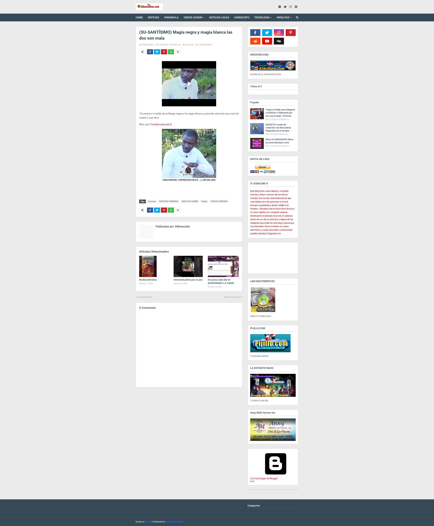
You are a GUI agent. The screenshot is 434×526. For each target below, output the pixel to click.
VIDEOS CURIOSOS (219, 201)
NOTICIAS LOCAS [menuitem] (219, 17)
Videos (204, 201)
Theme (148, 522)
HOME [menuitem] (139, 17)
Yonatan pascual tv (161, 124)
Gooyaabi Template (174, 522)
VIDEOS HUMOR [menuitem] (193, 17)
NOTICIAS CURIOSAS (168, 201)
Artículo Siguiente (232, 297)
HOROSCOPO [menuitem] (241, 17)
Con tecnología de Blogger (264, 478)
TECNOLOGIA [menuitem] (262, 17)
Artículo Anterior (145, 297)
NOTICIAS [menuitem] (153, 17)
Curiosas (189, 44)
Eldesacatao (148, 44)
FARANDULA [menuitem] (171, 17)
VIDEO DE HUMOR (189, 201)
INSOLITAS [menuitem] (283, 17)
